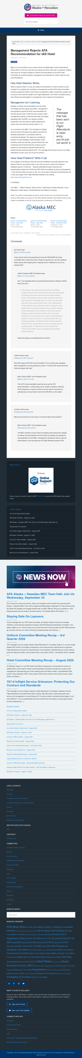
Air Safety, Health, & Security (16, 848)
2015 (46, 235)
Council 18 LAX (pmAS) (51, 938)
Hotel (58, 235)
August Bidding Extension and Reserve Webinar (22, 759)
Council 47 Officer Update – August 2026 (23, 540)
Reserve (9, 891)
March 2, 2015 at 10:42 (26, 379)
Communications (12, 856)
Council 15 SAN (32, 938)
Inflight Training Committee (50, 957)
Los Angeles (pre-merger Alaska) (17, 798)
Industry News (12, 957)
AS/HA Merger (44, 930)
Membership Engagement (15, 887)
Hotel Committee (25, 233)
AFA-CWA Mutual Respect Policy (17, 1042)
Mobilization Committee (22, 969)
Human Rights (11, 878)
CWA (8, 1034)
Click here (41, 496)
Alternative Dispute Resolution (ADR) (26, 931)
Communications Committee (35, 935)
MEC (8, 829)
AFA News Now (16, 927)
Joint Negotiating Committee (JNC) (21, 961)
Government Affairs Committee (60, 949)
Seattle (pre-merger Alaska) (15, 820)
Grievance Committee (18, 953)
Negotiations (39, 969)
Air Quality (29, 927)
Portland (9, 807)
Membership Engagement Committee (47, 966)
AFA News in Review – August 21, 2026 (22, 535)
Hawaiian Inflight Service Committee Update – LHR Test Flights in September (31, 767)
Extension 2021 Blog (35, 950)
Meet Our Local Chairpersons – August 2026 (24, 553)
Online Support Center (14, 1025)
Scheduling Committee (18, 976)
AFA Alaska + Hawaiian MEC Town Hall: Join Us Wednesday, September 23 (34, 522)
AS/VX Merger (57, 930)
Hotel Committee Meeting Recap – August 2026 (40, 660)
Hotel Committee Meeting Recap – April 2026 (39, 222)
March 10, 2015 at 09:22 (26, 276)
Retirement (10, 895)
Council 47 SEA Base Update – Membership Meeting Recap (26, 763)
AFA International (12, 1029)
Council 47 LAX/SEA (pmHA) (36, 945)
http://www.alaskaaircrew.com (21, 177)
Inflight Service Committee (28, 956)
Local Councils (56, 962)
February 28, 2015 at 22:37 (23, 358)
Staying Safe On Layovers (18, 527)
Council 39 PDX (61, 942)
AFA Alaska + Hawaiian (41, 7)
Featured (44, 950)
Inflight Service (11, 882)
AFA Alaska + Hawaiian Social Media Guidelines (22, 1038)
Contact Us (10, 1021)
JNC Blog (67, 956)
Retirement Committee (63, 974)
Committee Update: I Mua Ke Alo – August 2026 (25, 531)
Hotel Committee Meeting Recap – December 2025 (59, 222)
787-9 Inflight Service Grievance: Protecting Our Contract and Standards (41, 683)
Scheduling (10, 900)
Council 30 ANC (29, 942)
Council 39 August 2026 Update (20, 513)
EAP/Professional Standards (15, 861)
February (51, 235)
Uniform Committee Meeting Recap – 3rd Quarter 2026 (27, 548)
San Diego (10, 811)
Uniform (9, 904)
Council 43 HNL (14, 946)
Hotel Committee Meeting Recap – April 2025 (19, 222)
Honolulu (9, 794)
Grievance (10, 869)
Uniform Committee (39, 977)
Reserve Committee (46, 973)
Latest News (35, 233)
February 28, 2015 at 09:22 (23, 412)
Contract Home (11, 838)
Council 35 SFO (45, 942)
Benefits (9, 852)
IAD (61, 235)
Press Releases (30, 973)
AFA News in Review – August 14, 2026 (19, 772)
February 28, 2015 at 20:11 (27, 428)
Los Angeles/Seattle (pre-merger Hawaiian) (20, 803)
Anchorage (10, 790)
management (67, 235)
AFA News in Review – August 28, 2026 (22, 518)
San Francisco (11, 816)
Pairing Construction (54, 970)
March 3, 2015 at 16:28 (22, 252)
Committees (21, 934)
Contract (48, 934)
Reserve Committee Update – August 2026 (23, 544)
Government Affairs (13, 865)
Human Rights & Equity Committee (59, 953)
